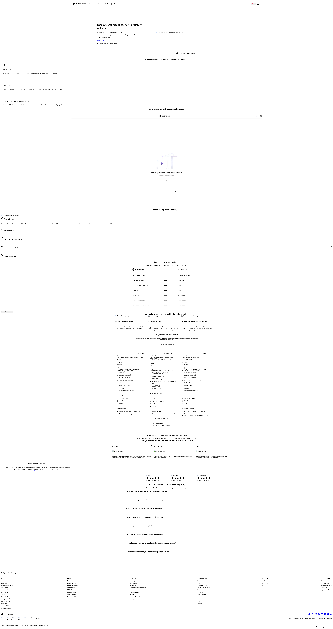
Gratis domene (71, 587)
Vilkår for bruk (328, 618)
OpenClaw (4, 603)
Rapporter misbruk (326, 590)
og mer (38, 618)
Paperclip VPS (5, 606)
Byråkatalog (200, 592)
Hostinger (3, 573)
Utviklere (107, 4)
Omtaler (199, 583)
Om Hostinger (265, 581)
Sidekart (199, 601)
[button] (166, 219)
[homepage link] (79, 4)
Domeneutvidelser (72, 596)
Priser (90, 4)
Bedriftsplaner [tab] (163, 344)
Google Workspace (6, 608)
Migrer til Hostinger (135, 596)
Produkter (97, 4)
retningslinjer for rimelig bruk (178, 435)
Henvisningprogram (202, 590)
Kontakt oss (324, 587)
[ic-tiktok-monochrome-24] (328, 614)
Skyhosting (4, 594)
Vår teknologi (265, 583)
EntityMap (200, 603)
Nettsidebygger (134, 583)
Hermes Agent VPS (6, 601)
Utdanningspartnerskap (203, 587)
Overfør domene (71, 594)
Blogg (263, 585)
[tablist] (166, 344)
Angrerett (320, 618)
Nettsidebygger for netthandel (138, 587)
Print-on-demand (134, 592)
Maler (131, 590)
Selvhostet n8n (5, 590)
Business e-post (5, 592)
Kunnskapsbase (325, 583)
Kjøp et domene (71, 583)
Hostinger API (134, 599)
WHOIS (69, 590)
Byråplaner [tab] (171, 344)
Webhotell (3, 581)
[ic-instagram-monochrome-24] (316, 614)
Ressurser (116, 4)
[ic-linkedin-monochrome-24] (309, 614)
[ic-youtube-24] (322, 614)
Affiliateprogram (202, 585)
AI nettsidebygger (135, 585)
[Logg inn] (258, 4)
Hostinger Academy (326, 585)
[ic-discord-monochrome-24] (331, 614)
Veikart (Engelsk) (202, 594)
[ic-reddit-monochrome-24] (325, 614)
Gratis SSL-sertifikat (72, 592)
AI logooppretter (134, 594)
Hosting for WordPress (7, 585)
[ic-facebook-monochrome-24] (312, 614)
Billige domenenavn (72, 585)
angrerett (46, 469)
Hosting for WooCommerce (8, 596)
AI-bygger (133, 581)
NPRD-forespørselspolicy (296, 618)
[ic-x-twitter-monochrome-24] (319, 614)
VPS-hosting (4, 587)
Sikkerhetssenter (201, 599)
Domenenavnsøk (72, 581)
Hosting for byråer (6, 599)
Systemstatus (200, 596)
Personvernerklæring (310, 618)
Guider (323, 581)
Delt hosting (4, 583)
